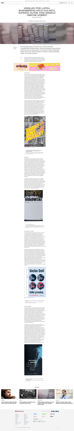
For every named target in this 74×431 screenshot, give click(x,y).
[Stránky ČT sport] (44, 414)
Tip (13, 46)
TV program (16, 414)
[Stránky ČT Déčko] (35, 416)
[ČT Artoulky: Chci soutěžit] (37, 67)
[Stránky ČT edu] (54, 416)
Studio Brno (25, 416)
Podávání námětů (26, 421)
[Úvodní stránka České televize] (19, 411)
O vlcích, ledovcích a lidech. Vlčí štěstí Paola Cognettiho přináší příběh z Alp (9, 402)
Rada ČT (25, 419)
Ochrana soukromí (25, 427)
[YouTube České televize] (55, 411)
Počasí (16, 420)
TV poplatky (16, 416)
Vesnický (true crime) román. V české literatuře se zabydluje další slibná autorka (64, 402)
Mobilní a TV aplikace (18, 422)
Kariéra (25, 420)
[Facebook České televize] (53, 411)
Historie (21, 400)
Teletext (16, 417)
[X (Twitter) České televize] (56, 411)
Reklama (25, 415)
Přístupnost (29, 427)
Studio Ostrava (26, 417)
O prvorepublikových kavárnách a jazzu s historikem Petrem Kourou (27, 402)
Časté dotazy (25, 422)
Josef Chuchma (15, 47)
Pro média (25, 414)
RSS (58, 427)
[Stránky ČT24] (35, 414)
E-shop (16, 421)
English (21, 427)
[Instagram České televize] (52, 411)
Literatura (3, 400)
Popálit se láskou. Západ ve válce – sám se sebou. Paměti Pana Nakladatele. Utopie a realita (46, 403)
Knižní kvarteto (40, 400)
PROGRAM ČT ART (63, 2)
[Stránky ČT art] (43, 416)
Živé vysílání (16, 415)
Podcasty (16, 419)
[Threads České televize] (58, 411)
